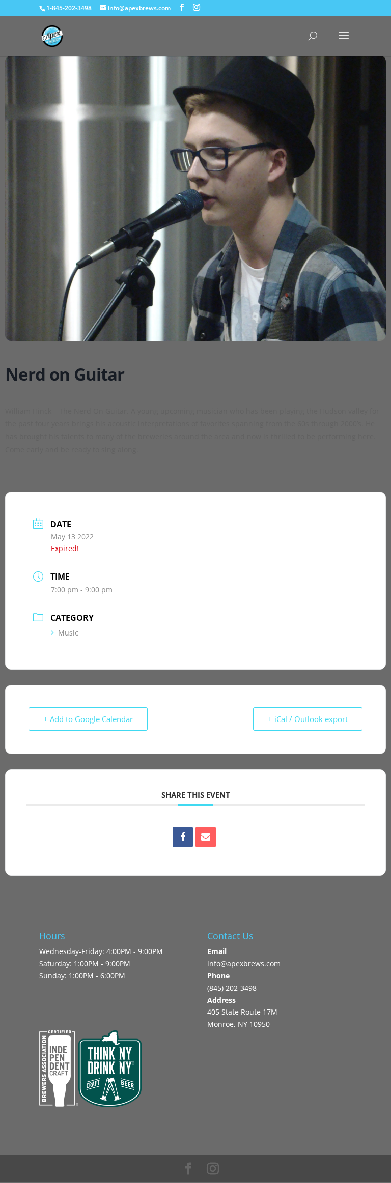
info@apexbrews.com (244, 963)
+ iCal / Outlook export (308, 719)
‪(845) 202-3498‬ (232, 988)
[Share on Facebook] (183, 837)
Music (68, 633)
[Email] (206, 837)
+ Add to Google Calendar (88, 719)
